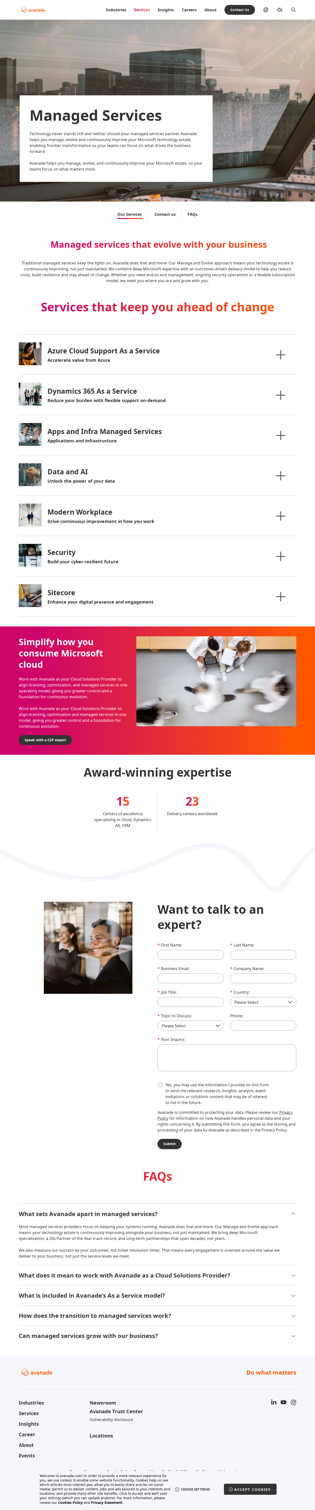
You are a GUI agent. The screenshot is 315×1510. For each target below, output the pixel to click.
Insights (166, 10)
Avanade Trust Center (116, 1411)
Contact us (165, 214)
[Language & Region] (270, 10)
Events (27, 1455)
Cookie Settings (195, 1489)
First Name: (170, 945)
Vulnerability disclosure (111, 1419)
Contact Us (239, 9)
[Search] (293, 10)
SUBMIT (169, 1143)
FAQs (193, 214)
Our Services (130, 214)
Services (142, 10)
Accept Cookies (252, 1489)
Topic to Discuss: (175, 1015)
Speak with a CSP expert (45, 740)
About (211, 10)
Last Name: (242, 945)
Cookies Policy (70, 1502)
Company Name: (247, 968)
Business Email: (173, 968)
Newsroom (103, 1402)
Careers (189, 10)
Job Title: (167, 992)
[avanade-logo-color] (33, 9)
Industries (116, 10)
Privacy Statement (106, 1502)
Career (27, 1434)
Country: (240, 992)
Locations (101, 1435)
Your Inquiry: (171, 1039)
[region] (158, 1489)
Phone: (236, 1015)
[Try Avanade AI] (280, 10)
